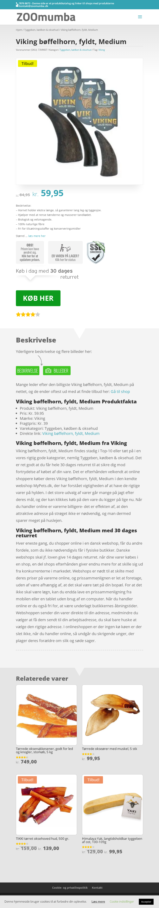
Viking (102, 49)
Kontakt (97, 887)
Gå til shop (120, 391)
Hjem (19, 30)
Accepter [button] (146, 901)
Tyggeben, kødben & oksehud (41, 30)
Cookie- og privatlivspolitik (70, 887)
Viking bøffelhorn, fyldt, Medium (71, 433)
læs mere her (37, 236)
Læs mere (98, 901)
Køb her (38, 298)
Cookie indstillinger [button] (122, 901)
